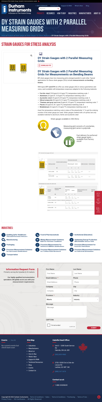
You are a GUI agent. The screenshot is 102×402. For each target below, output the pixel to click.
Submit (94, 328)
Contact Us (54, 6)
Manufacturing (12, 240)
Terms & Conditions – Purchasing (63, 397)
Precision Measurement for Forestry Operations (85, 245)
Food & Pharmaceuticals (49, 235)
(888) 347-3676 (60, 371)
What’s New (79, 6)
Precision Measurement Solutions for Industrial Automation (87, 250)
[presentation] (61, 325)
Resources (51, 13)
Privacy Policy (6, 399)
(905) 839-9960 (60, 354)
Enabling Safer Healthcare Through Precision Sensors (16, 235)
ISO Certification (19, 399)
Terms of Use (82, 397)
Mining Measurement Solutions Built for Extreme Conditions (52, 240)
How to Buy (61, 13)
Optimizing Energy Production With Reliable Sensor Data (86, 240)
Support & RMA (66, 6)
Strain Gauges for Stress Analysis (38, 36)
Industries (72, 13)
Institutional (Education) (83, 235)
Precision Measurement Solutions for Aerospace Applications (19, 250)
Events (30, 368)
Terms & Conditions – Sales (39, 397)
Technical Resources (35, 362)
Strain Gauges (20, 36)
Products (40, 13)
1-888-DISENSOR (41, 6)
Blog (87, 6)
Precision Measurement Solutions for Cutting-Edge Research (53, 250)
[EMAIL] (98, 194)
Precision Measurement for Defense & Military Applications (52, 245)
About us (97, 13)
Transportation (12, 255)
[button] (31, 55)
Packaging (10, 245)
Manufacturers (85, 13)
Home (3, 36)
